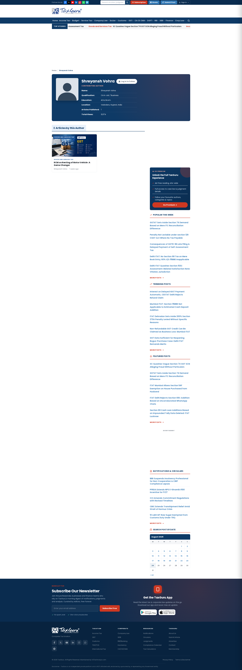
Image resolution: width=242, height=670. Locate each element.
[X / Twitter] (68, 2)
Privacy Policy (168, 660)
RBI (156, 20)
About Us (172, 633)
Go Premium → (170, 205)
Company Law (101, 20)
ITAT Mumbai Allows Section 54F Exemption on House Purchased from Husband (168, 388)
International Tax (99, 649)
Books (155, 2)
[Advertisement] (121, 50)
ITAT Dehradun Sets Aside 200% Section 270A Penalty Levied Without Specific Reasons (170, 319)
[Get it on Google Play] (148, 612)
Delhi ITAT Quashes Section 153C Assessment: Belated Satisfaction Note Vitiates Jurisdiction (170, 268)
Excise (112, 20)
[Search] (127, 2)
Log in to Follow (128, 81)
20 (170, 561)
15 (181, 556)
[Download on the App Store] (167, 612)
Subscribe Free (109, 608)
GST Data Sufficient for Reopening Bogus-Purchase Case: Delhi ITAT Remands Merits (167, 341)
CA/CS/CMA (123, 649)
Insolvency (122, 645)
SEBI (161, 20)
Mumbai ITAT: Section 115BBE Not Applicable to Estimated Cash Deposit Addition (169, 307)
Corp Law (179, 20)
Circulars (147, 637)
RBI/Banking (122, 641)
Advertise (173, 641)
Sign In (184, 2)
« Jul (152, 575)
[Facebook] (65, 2)
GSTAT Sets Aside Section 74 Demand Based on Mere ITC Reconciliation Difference (169, 225)
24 (153, 565)
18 (158, 561)
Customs (122, 20)
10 (153, 556)
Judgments (148, 641)
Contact (172, 645)
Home (55, 20)
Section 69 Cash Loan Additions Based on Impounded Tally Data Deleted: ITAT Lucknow (169, 413)
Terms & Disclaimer (182, 660)
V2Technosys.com (99, 660)
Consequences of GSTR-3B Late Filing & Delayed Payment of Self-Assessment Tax (170, 247)
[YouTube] (72, 2)
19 (164, 561)
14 (176, 556)
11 (158, 556)
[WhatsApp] (83, 2)
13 (170, 556)
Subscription (140, 2)
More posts (155, 278)
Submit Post (170, 2)
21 (176, 561)
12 (164, 556)
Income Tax (64, 20)
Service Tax (86, 20)
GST (130, 20)
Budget (75, 20)
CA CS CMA (140, 20)
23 (187, 561)
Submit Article (174, 637)
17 (153, 561)
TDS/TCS (95, 645)
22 (181, 561)
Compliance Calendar (152, 645)
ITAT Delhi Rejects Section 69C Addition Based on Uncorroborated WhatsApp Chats (170, 400)
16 (187, 556)
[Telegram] (87, 2)
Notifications (148, 633)
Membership (174, 649)
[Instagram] (79, 2)
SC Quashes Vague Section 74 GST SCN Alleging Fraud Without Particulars (118, 26)
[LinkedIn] (76, 2)
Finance (169, 20)
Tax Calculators (149, 649)
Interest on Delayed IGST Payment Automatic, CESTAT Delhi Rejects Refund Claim (167, 294)
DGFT (149, 20)
